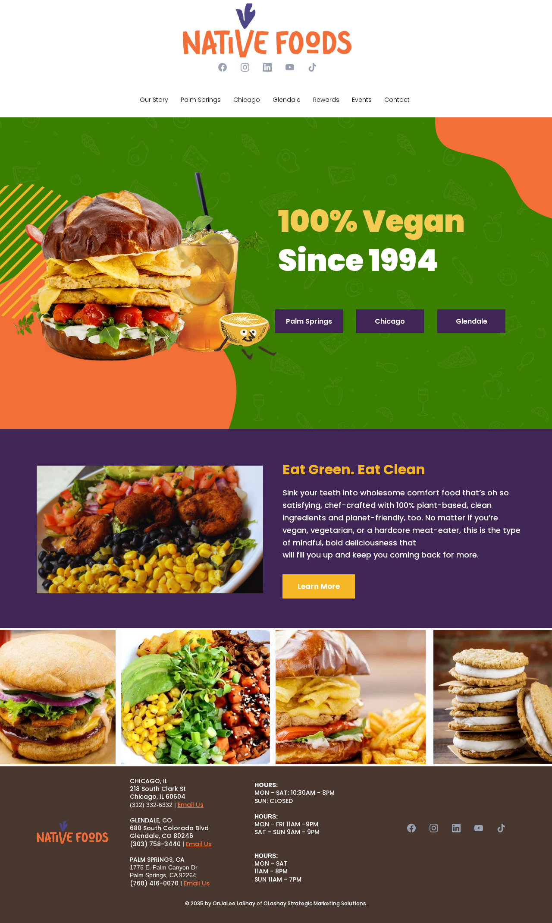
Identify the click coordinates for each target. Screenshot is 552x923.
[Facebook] (222, 67)
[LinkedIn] (267, 67)
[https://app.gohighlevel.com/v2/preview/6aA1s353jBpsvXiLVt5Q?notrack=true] (72, 832)
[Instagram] (245, 67)
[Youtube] (290, 67)
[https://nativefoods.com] (267, 30)
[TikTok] (312, 67)
